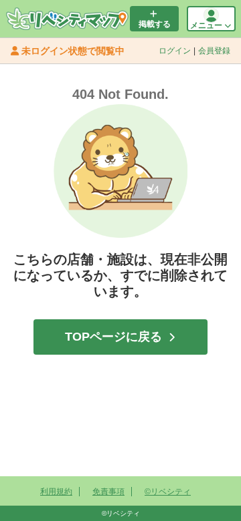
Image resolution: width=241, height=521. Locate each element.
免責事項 (108, 491)
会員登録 (214, 50)
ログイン (175, 50)
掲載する (155, 24)
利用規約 (56, 491)
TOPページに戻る (113, 336)
